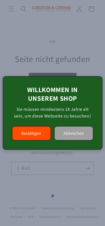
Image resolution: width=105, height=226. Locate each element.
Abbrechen (74, 133)
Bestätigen (31, 133)
